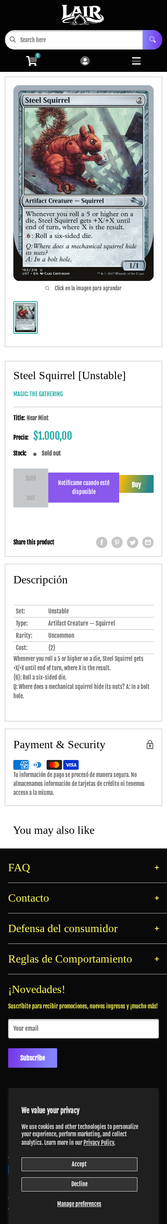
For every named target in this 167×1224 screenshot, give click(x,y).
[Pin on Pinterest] (117, 542)
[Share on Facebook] (101, 542)
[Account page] (85, 61)
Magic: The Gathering (38, 394)
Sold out (31, 488)
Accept (79, 1164)
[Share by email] (148, 542)
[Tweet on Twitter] (132, 542)
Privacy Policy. (99, 1142)
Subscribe (32, 1058)
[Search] (152, 40)
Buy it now (136, 487)
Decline (79, 1184)
